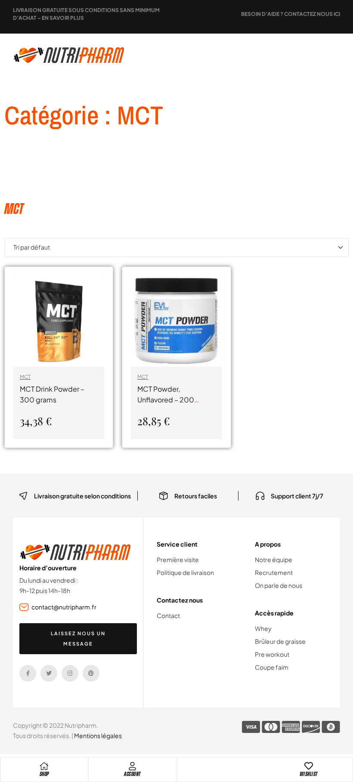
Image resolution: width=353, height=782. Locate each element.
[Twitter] (48, 673)
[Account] (132, 766)
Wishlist (309, 774)
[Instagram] (70, 673)
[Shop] (44, 766)
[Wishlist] (308, 766)
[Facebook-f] (27, 673)
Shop (44, 774)
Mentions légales (98, 735)
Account (132, 774)
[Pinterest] (91, 673)
